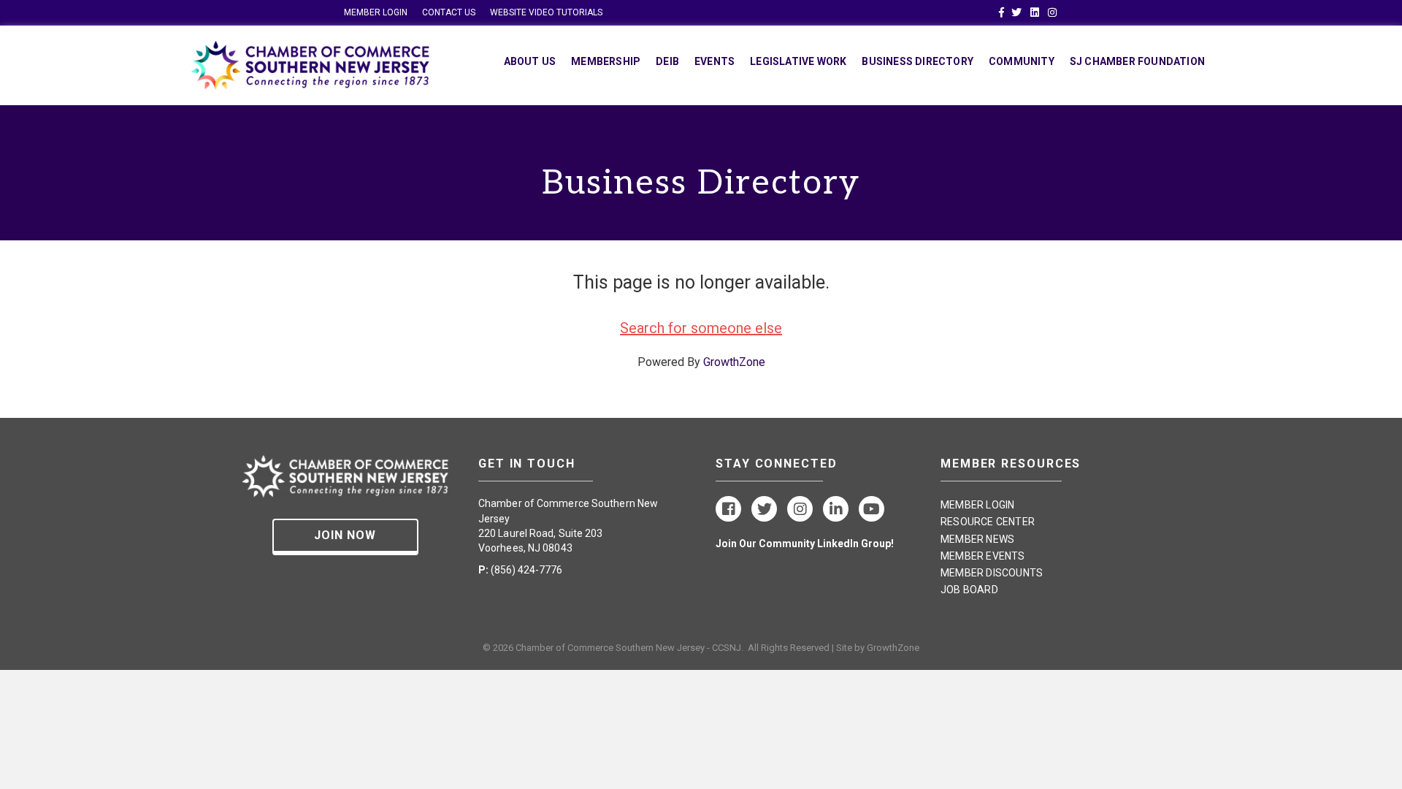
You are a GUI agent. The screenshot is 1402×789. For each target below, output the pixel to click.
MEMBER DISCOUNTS (992, 573)
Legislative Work (798, 61)
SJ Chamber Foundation (1137, 61)
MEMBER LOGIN (375, 12)
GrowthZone (734, 362)
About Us (530, 61)
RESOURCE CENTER (988, 521)
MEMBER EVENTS (983, 556)
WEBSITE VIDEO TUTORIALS (546, 12)
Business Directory (917, 61)
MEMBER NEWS (977, 539)
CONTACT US (448, 12)
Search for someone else (701, 328)
